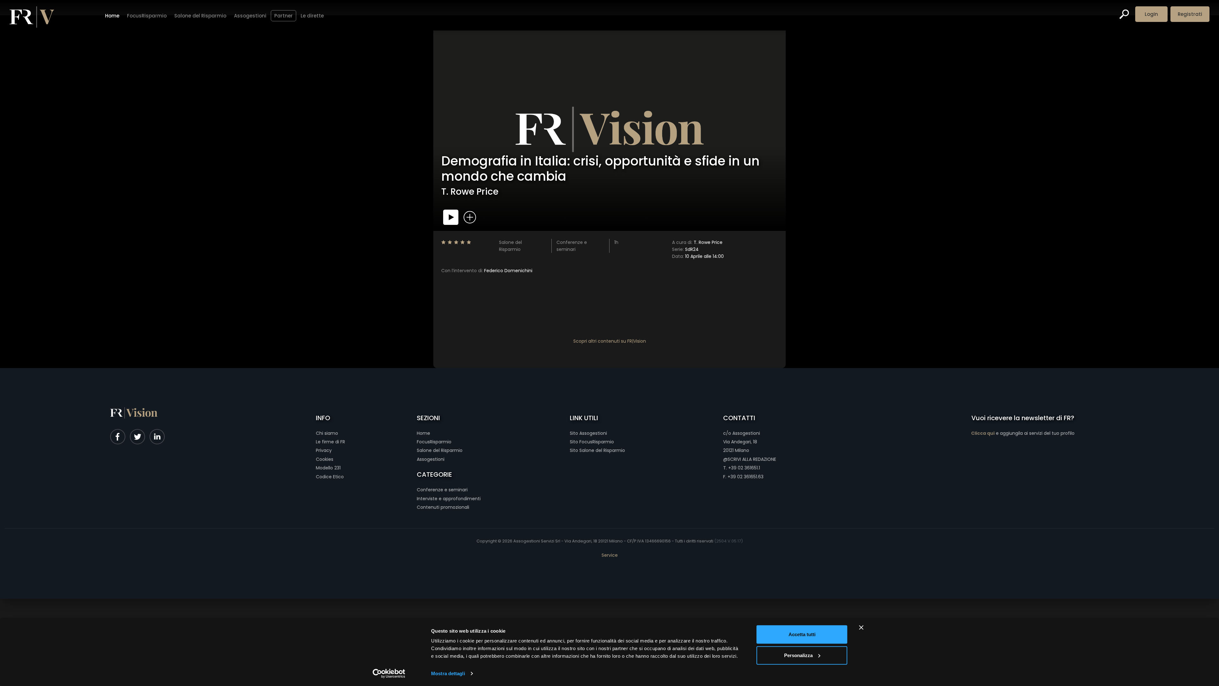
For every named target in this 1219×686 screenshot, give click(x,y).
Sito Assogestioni (588, 433)
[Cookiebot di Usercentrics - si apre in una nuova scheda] (389, 673)
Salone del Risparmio (200, 15)
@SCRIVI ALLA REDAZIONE (749, 459)
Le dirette (312, 15)
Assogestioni (250, 15)
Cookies (324, 459)
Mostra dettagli (448, 673)
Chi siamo (327, 433)
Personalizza (798, 655)
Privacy (324, 450)
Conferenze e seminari (442, 490)
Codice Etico (330, 477)
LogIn (1151, 14)
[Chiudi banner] (861, 627)
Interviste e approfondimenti (449, 498)
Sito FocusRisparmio (592, 442)
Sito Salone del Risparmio (597, 450)
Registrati (1190, 14)
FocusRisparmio (147, 15)
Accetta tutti (802, 634)
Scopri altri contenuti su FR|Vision (609, 341)
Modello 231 (328, 468)
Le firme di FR (330, 442)
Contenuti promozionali (443, 507)
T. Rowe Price (697, 242)
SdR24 (685, 249)
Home (112, 15)
